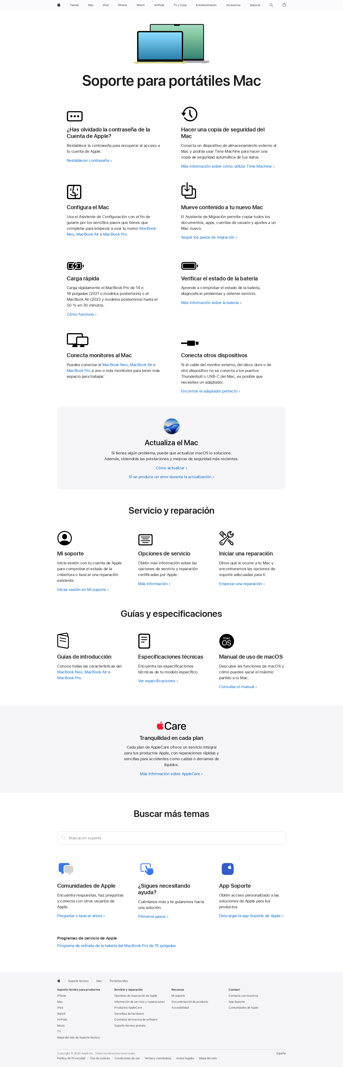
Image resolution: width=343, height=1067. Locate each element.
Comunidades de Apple (243, 1007)
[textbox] (171, 837)
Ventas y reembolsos (158, 1058)
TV (59, 1031)
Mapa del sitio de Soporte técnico (78, 1037)
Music (61, 1025)
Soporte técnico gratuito (130, 1025)
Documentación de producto (190, 1001)
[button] (271, 5)
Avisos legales (185, 1058)
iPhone (61, 995)
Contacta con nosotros (243, 995)
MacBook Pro (115, 234)
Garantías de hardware (129, 1013)
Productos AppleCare (128, 1007)
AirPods (62, 1019)
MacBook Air (87, 234)
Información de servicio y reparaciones (139, 1001)
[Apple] (58, 981)
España (281, 1053)
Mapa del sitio (208, 1058)
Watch (61, 1013)
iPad (60, 1007)
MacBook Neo (115, 364)
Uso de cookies (100, 1058)
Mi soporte (178, 995)
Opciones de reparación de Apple (135, 995)
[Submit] (63, 837)
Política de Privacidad (71, 1058)
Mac (60, 1001)
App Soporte (237, 1001)
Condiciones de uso (127, 1058)
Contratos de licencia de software (136, 1019)
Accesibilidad (180, 1007)
